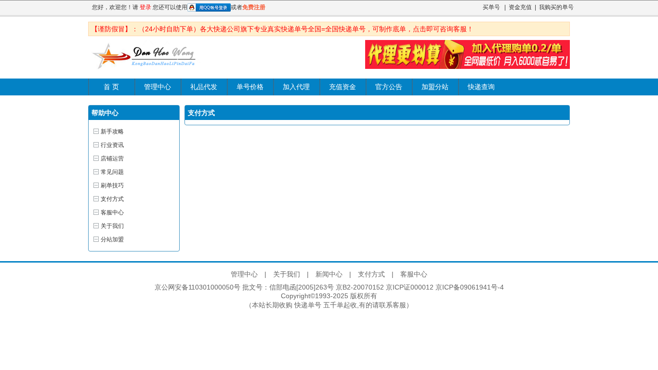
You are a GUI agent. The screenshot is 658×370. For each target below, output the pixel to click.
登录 (145, 7)
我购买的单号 (556, 7)
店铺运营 (112, 158)
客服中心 (112, 212)
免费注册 (253, 7)
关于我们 (112, 226)
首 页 (111, 87)
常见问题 (112, 172)
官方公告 (388, 87)
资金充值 (520, 7)
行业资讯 (112, 145)
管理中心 (157, 87)
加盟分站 (434, 87)
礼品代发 (203, 87)
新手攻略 (112, 131)
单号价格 (250, 87)
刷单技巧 (112, 185)
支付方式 (112, 199)
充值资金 (342, 87)
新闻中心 (329, 274)
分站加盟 (112, 239)
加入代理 (296, 87)
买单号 (491, 7)
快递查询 (481, 87)
